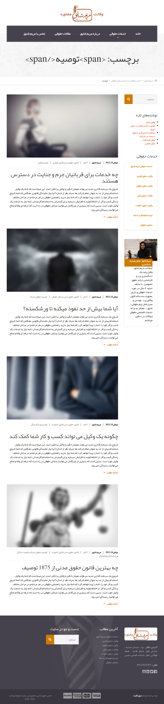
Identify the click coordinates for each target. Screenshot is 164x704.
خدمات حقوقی (118, 34)
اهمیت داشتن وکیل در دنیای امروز (143, 127)
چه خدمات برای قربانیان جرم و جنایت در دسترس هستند (64, 177)
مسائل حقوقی (57, 296)
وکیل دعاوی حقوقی (144, 186)
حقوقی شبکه (35, 296)
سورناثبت (137, 695)
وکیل (40, 162)
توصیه (45, 162)
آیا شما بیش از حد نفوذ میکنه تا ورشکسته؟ (70, 308)
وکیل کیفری (150, 143)
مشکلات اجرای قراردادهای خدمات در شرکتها (143, 134)
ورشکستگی (36, 424)
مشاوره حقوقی (146, 225)
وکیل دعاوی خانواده (144, 205)
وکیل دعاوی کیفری (144, 176)
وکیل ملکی (150, 122)
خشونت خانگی (23, 552)
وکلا (105, 556)
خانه (138, 34)
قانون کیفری (58, 162)
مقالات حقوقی (62, 34)
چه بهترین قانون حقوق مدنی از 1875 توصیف (70, 567)
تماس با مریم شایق (34, 34)
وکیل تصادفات (148, 140)
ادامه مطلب (112, 216)
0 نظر (85, 162)
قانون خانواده (57, 424)
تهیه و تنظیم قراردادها (143, 215)
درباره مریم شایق (90, 34)
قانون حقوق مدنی (71, 162)
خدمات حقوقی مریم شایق (141, 166)
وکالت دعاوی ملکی (144, 195)
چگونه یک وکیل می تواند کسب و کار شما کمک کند (63, 436)
